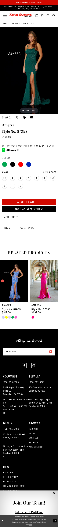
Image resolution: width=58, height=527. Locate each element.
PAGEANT (33, 429)
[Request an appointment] (37, 15)
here (30, 525)
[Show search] (42, 15)
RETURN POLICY (10, 477)
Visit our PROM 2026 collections (29, 2)
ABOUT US (8, 472)
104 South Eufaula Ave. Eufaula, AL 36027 (40, 389)
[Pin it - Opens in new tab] (24, 117)
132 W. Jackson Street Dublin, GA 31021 (14, 436)
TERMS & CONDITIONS (14, 486)
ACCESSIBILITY (10, 481)
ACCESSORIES (36, 447)
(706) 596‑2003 (23, 7)
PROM (32, 433)
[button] (5, 15)
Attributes (11, 217)
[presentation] (14, 281)
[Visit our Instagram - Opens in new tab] (33, 365)
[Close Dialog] (3, 520)
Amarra (16, 23)
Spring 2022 (29, 23)
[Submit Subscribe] (50, 351)
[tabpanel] (29, 70)
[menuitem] (28, 8)
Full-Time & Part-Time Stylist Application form (29, 514)
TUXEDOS (33, 442)
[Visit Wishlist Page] (48, 15)
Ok (55, 521)
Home (6, 23)
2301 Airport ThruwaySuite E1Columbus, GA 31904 (13, 390)
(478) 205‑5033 (46, 7)
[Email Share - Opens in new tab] (31, 117)
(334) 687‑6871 (34, 9)
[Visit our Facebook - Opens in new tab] (24, 365)
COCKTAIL (33, 438)
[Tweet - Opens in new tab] (16, 117)
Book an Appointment (29, 209)
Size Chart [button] (49, 171)
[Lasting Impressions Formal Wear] (20, 15)
